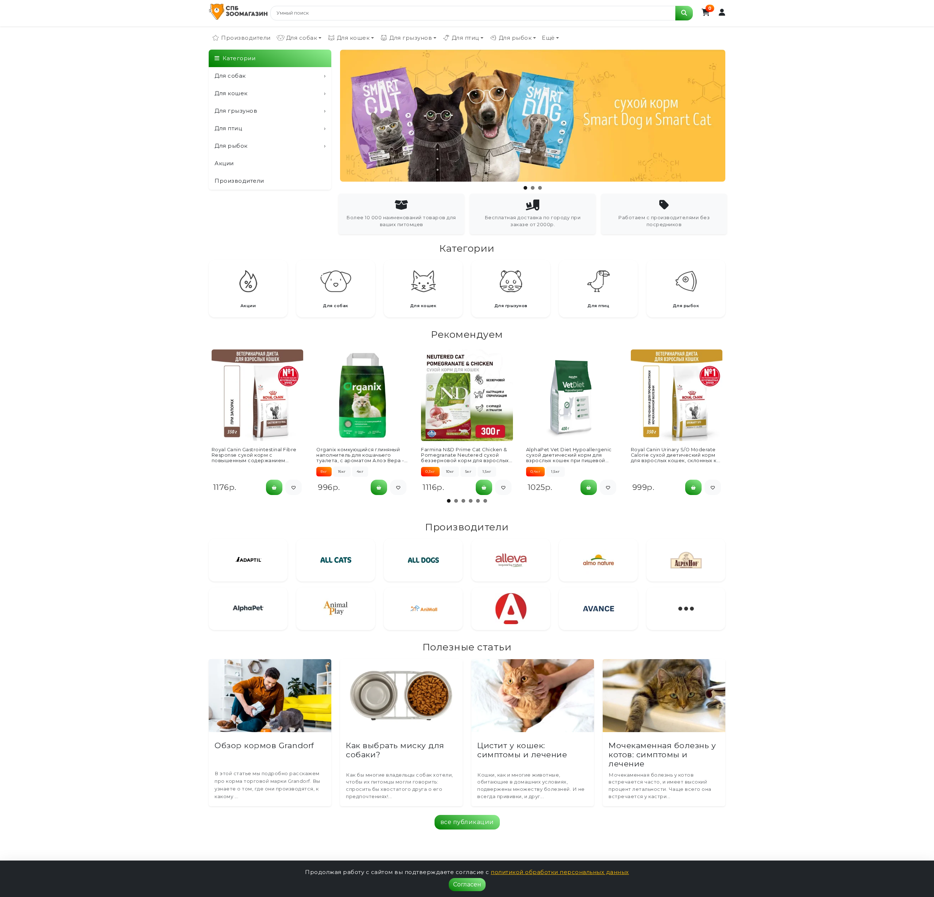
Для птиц (270, 128)
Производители (246, 37)
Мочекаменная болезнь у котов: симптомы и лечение (662, 755)
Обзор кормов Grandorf (264, 745)
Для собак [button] (301, 37)
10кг (450, 471)
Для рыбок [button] (515, 37)
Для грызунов (270, 110)
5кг (468, 471)
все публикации (467, 822)
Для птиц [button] (465, 37)
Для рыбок (270, 145)
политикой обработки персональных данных (560, 872)
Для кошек (270, 93)
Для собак (270, 75)
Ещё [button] (548, 37)
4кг (360, 471)
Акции (224, 163)
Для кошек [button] (353, 37)
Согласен (467, 884)
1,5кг (486, 471)
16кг (342, 471)
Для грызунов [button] (410, 37)
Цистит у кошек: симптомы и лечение (522, 750)
